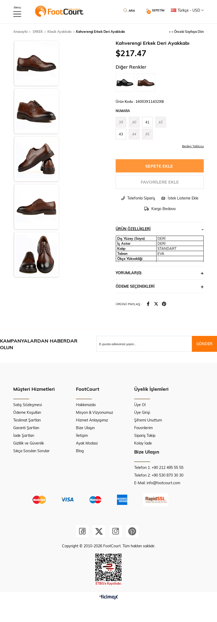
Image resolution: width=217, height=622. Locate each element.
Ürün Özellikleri (133, 228)
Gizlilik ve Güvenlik (28, 443)
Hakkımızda (86, 404)
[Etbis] (108, 569)
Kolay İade (143, 443)
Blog (80, 450)
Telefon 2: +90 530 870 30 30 (158, 475)
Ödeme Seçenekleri (135, 286)
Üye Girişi (142, 412)
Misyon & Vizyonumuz (94, 412)
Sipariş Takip (144, 435)
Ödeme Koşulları (27, 412)
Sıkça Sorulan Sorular (31, 450)
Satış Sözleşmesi (27, 404)
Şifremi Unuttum (148, 420)
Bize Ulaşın (85, 427)
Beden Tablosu (193, 146)
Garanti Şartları (26, 427)
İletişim (82, 435)
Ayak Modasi (87, 443)
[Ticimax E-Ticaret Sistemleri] (108, 597)
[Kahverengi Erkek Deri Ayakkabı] (147, 82)
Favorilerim (143, 427)
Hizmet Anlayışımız (92, 420)
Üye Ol (140, 404)
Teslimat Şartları (27, 420)
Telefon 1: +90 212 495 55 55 (158, 467)
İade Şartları (23, 435)
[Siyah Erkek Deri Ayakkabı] (126, 82)
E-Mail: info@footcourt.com (157, 482)
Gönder (204, 343)
